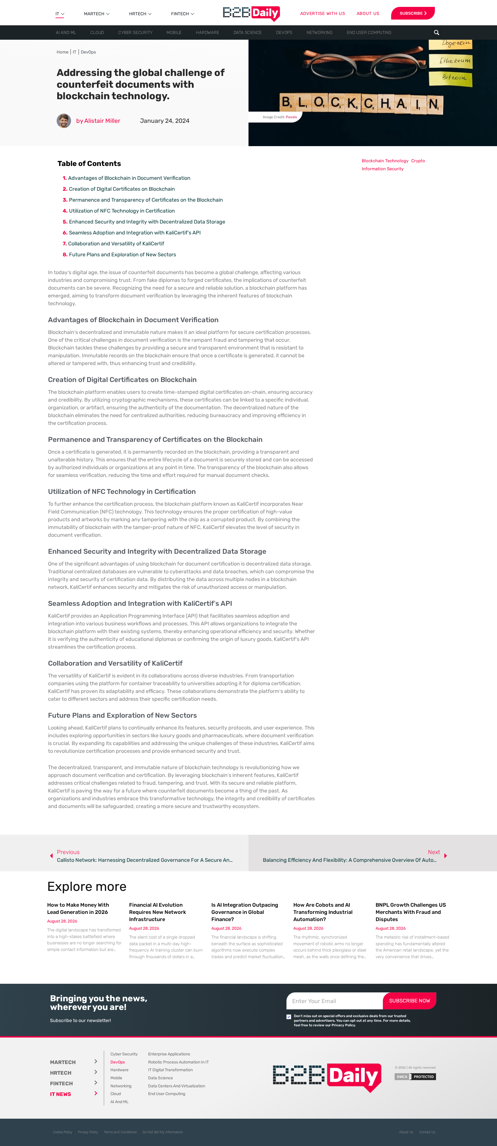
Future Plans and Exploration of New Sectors (122, 254)
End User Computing (369, 32)
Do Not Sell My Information (163, 1132)
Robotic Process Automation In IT (178, 1062)
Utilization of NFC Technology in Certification (122, 211)
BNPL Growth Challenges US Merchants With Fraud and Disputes (411, 912)
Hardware (207, 32)
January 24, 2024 (165, 120)
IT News (60, 1094)
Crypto (418, 160)
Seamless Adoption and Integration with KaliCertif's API (135, 233)
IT (57, 13)
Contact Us (427, 1132)
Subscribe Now (409, 1001)
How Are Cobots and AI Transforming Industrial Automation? (323, 912)
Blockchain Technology (385, 160)
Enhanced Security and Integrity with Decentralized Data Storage (147, 222)
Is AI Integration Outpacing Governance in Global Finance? (244, 912)
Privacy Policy (88, 1132)
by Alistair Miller (98, 120)
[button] (436, 33)
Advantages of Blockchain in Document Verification (129, 178)
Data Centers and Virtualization (176, 1086)
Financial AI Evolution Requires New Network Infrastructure (157, 912)
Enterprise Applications (169, 1054)
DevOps (284, 32)
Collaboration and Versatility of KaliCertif (116, 243)
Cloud (97, 32)
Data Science (248, 32)
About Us (406, 1132)
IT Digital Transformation (170, 1069)
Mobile (174, 32)
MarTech (94, 13)
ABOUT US (368, 13)
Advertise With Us (322, 13)
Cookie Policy (62, 1132)
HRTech (137, 13)
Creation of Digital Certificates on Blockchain (122, 189)
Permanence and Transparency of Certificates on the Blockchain (146, 200)
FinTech (180, 13)
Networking (319, 32)
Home (62, 52)
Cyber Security (135, 32)
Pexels (291, 117)
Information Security (383, 168)
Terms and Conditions (120, 1132)
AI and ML (66, 32)
